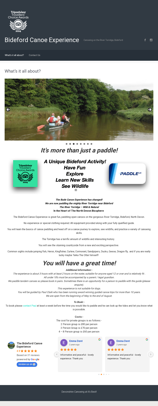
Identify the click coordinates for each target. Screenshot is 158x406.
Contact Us (34, 55)
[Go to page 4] (108, 374)
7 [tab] (88, 144)
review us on (25, 364)
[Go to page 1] (101, 374)
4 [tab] (77, 144)
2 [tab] (70, 144)
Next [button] (150, 110)
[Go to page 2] (103, 374)
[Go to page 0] (98, 374)
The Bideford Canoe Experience (29, 345)
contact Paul (29, 305)
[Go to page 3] (106, 374)
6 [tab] (84, 144)
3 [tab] (74, 144)
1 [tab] (66, 144)
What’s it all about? (14, 55)
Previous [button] (8, 110)
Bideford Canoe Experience (42, 40)
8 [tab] (91, 144)
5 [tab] (81, 144)
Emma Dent (76, 341)
